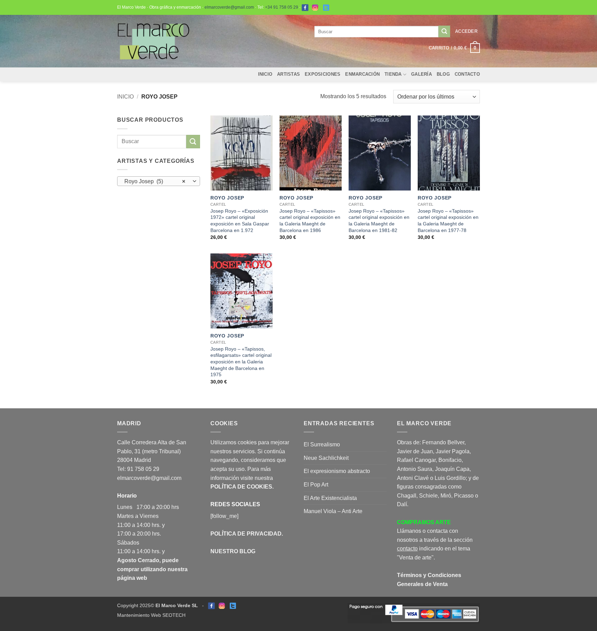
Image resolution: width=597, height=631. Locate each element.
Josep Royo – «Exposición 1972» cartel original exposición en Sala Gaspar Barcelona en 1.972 (239, 220)
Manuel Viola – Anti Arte (333, 511)
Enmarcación (362, 74)
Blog (443, 74)
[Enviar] (444, 31)
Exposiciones (322, 74)
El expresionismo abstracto (337, 471)
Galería (421, 74)
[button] (466, 31)
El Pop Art (316, 485)
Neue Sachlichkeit (326, 458)
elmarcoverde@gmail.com (229, 7)
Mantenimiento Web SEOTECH (151, 615)
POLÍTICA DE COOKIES (241, 487)
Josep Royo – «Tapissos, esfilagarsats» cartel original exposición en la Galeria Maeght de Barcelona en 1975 (241, 362)
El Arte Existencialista (330, 498)
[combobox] (158, 181)
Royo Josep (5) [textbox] (155, 181)
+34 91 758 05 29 (281, 7)
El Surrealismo (322, 444)
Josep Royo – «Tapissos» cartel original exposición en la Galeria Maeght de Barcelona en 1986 (309, 220)
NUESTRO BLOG (232, 551)
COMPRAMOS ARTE (424, 522)
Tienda (393, 74)
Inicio (265, 74)
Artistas (288, 74)
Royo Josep (227, 198)
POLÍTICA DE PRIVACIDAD (246, 534)
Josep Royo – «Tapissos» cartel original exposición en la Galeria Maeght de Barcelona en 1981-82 (379, 220)
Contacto (467, 74)
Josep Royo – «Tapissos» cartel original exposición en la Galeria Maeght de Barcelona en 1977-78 (448, 220)
